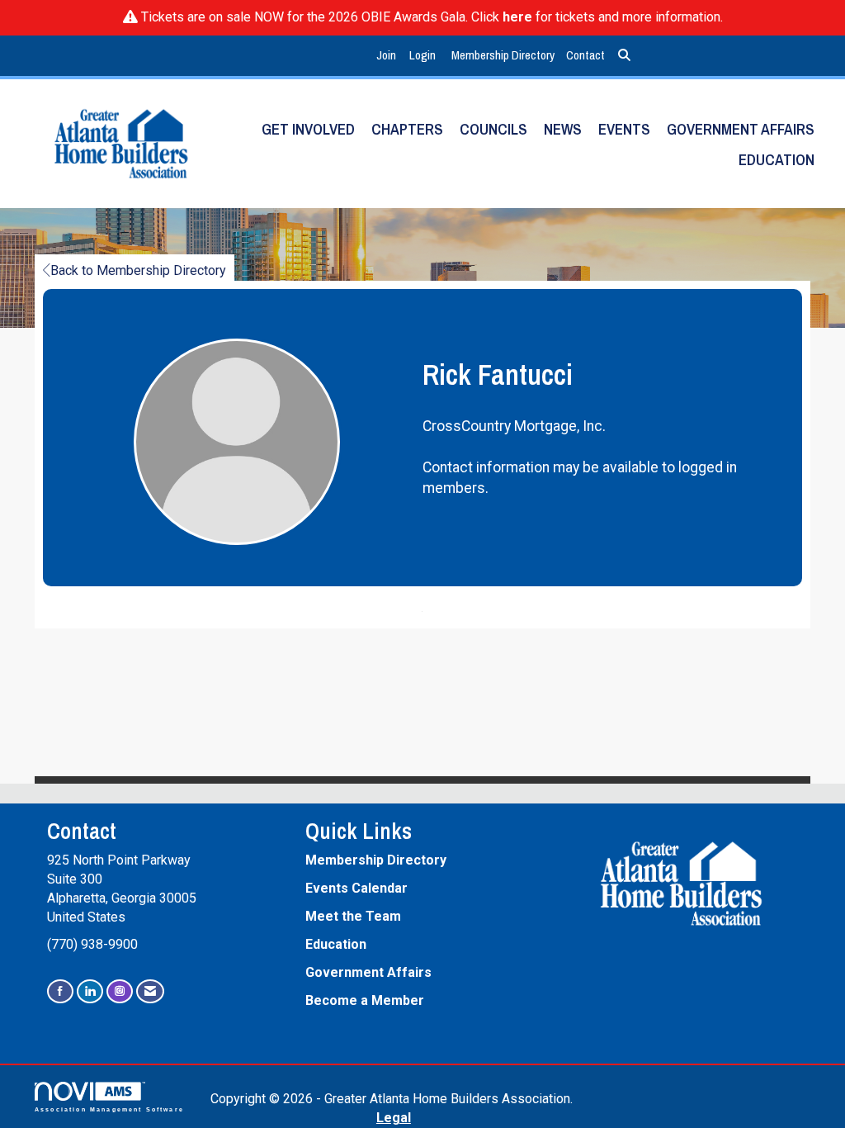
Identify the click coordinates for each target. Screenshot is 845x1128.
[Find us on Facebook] (60, 991)
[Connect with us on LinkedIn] (90, 991)
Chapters (407, 129)
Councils (493, 129)
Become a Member (364, 1000)
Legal (393, 1118)
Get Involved (308, 129)
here (517, 17)
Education (776, 159)
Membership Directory (503, 55)
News (563, 129)
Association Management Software (109, 1109)
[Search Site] (624, 55)
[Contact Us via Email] (150, 991)
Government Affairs (740, 129)
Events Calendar (356, 888)
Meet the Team (353, 916)
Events (624, 129)
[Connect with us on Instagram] (119, 991)
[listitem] (388, 55)
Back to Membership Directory (138, 270)
